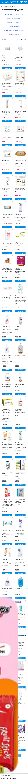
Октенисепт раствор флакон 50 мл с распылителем (7, 243)
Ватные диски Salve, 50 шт (6, 188)
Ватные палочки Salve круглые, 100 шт (20, 85)
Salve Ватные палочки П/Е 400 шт (7, 161)
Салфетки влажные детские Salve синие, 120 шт (7, 216)
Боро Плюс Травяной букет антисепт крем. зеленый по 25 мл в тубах (20, 446)
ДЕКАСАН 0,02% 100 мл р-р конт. (6, 385)
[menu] (2, 2)
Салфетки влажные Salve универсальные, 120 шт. (20, 163)
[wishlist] (13, 43)
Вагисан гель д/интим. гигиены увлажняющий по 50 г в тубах (7, 298)
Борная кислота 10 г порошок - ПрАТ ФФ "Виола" (20, 501)
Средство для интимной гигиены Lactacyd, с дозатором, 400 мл (7, 562)
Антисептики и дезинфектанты (14, 14)
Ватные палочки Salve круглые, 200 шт (20, 189)
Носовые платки (14, 34)
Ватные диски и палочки (14, 18)
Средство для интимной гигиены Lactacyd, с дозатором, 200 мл (7, 445)
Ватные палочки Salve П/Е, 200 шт (19, 136)
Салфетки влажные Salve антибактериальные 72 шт (7, 58)
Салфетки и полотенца (14, 22)
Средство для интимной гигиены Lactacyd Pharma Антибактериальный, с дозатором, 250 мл (20, 299)
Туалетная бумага (14, 26)
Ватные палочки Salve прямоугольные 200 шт (7, 86)
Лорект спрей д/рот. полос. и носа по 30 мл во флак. (7, 269)
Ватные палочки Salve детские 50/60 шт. (19, 57)
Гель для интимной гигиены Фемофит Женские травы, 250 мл (20, 474)
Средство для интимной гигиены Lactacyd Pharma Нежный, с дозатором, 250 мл (7, 329)
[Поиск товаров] (17, 2)
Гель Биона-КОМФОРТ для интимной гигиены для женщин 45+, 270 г (20, 412)
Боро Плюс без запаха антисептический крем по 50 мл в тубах (19, 533)
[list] (5, 39)
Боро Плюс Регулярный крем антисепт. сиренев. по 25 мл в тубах (20, 216)
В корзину (7, 68)
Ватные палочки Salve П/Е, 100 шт (6, 136)
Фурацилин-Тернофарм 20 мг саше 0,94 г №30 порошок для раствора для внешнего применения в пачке (6, 414)
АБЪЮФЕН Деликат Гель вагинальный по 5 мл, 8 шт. (20, 270)
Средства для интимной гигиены (14, 30)
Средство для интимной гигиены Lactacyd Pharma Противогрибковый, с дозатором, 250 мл (7, 503)
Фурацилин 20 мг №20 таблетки (19, 242)
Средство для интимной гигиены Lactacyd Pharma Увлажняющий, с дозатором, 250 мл (20, 562)
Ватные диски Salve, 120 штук (6, 111)
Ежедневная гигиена (10, 6)
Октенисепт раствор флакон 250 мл (19, 328)
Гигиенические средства (7, 7)
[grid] (2, 39)
